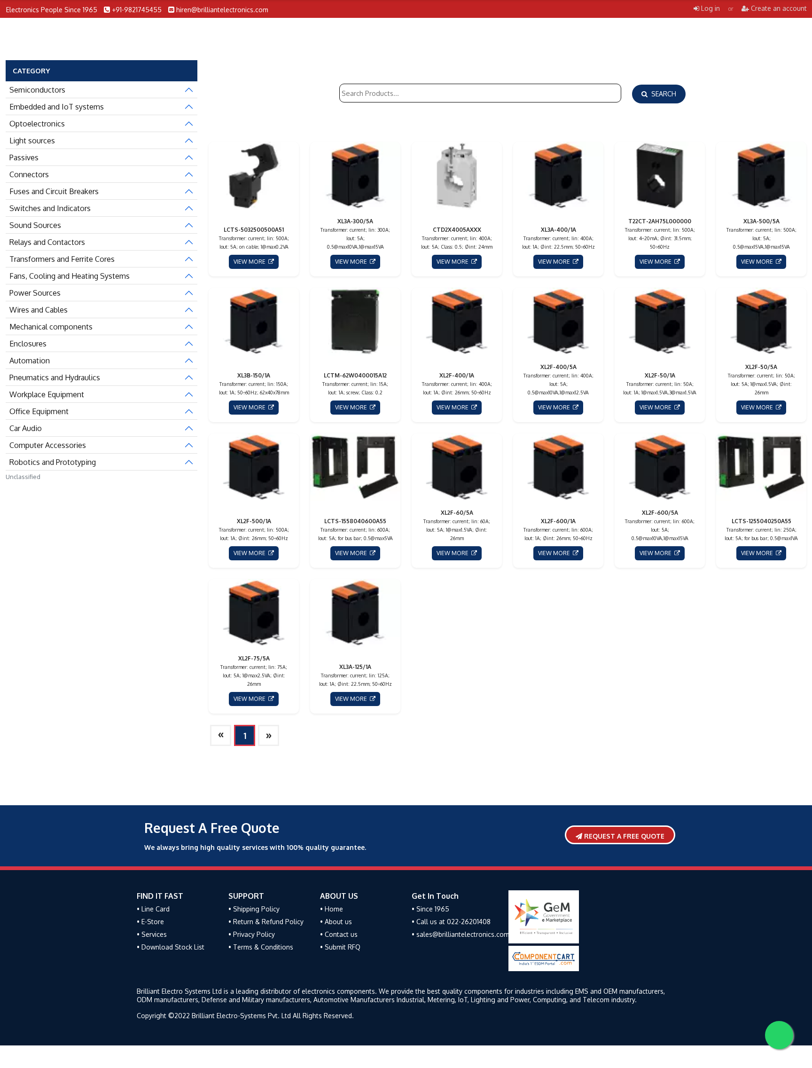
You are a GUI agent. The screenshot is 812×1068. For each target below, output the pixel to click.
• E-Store (150, 922)
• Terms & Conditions (260, 947)
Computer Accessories (47, 445)
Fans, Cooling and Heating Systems (69, 276)
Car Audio (25, 428)
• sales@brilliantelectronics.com (460, 934)
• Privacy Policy (251, 934)
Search (662, 94)
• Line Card (153, 909)
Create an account (778, 8)
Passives (24, 157)
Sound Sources (35, 225)
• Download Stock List (170, 947)
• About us (336, 922)
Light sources (32, 140)
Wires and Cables (38, 309)
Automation (29, 360)
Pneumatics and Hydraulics (54, 377)
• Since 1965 (430, 909)
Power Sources (35, 293)
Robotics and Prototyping (52, 462)
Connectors (29, 174)
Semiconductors (37, 89)
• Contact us (339, 934)
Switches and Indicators (50, 208)
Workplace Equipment (46, 394)
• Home (331, 909)
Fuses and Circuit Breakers (54, 191)
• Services (152, 934)
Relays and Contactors (47, 242)
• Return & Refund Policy (266, 922)
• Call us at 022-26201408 (451, 922)
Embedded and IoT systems (56, 106)
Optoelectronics (37, 123)
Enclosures (28, 343)
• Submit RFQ (340, 947)
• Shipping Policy (254, 909)
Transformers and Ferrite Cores (62, 259)
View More (251, 261)
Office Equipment (39, 411)
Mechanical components (51, 326)
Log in (709, 8)
